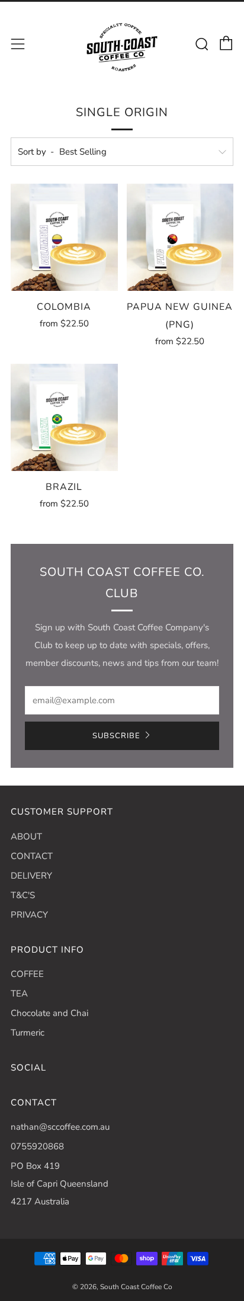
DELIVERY (31, 876)
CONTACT (32, 856)
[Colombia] (64, 237)
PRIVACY (29, 915)
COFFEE (27, 974)
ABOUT (26, 836)
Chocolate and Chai (49, 1013)
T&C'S (23, 895)
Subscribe (116, 735)
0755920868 (37, 1146)
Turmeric (27, 1033)
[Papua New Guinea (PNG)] (180, 237)
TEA (19, 993)
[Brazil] (64, 417)
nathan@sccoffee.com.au (60, 1127)
